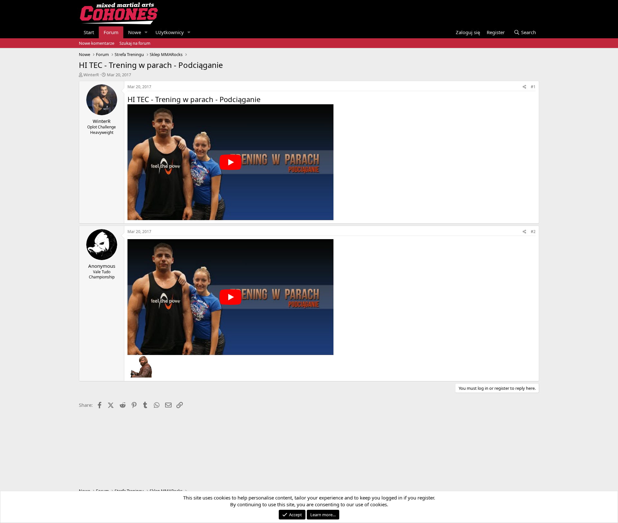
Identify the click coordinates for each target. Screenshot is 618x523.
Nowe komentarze (96, 43)
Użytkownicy (169, 32)
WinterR (91, 75)
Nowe (134, 32)
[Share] (524, 87)
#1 (533, 86)
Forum (111, 32)
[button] (146, 32)
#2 (533, 231)
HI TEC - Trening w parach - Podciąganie (193, 99)
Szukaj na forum (134, 43)
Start (89, 32)
